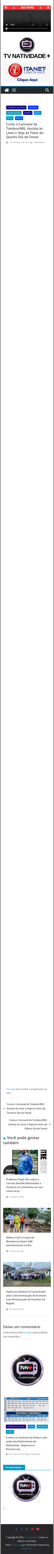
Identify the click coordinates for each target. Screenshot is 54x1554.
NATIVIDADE (42, 1427)
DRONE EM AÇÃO (13, 113)
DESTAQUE (33, 107)
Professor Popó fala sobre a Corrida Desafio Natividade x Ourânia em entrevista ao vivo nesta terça (24, 1185)
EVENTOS (27, 113)
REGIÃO (10, 1432)
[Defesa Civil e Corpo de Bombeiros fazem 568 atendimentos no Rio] (27, 1210)
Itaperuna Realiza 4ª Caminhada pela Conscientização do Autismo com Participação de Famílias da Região (26, 1297)
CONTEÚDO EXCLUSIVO (16, 107)
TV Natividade (38, 142)
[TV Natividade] (6, 90)
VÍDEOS (19, 118)
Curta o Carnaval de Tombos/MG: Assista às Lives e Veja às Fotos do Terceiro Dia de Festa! (26, 1108)
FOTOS (37, 113)
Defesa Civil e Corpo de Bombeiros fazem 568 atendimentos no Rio (20, 1241)
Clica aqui (10, 1089)
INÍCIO (9, 118)
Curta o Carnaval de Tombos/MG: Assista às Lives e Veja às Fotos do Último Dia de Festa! (27, 1124)
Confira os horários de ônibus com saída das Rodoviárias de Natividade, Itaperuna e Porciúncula (26, 1443)
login (29, 1332)
